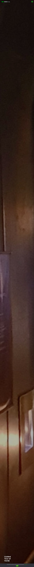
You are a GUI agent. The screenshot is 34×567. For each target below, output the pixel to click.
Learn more (25, 564)
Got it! (17, 565)
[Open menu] (32, 1)
